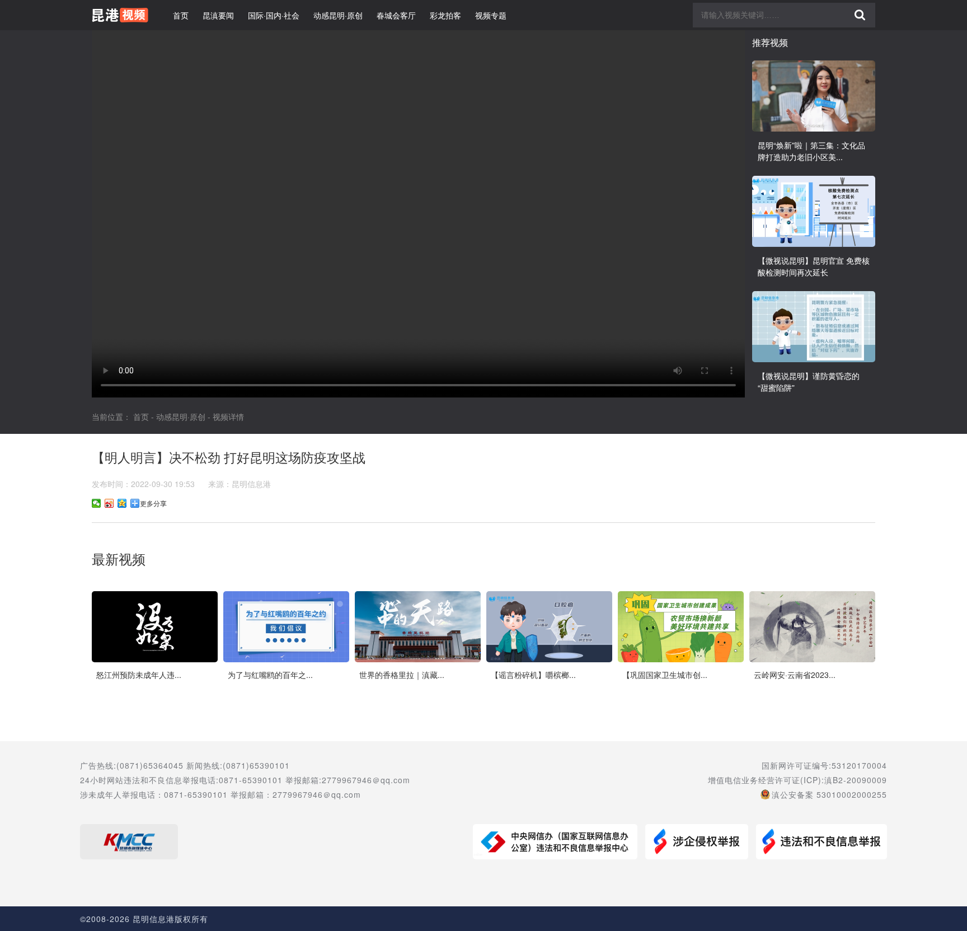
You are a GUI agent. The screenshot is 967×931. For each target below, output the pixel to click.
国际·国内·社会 (273, 15)
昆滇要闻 (218, 15)
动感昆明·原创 (338, 15)
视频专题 (490, 15)
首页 (181, 15)
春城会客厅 (396, 15)
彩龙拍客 (445, 15)
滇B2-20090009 (855, 779)
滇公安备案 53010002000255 (829, 794)
